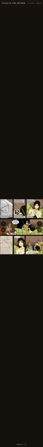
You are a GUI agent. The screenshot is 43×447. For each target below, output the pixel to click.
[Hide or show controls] (21, 227)
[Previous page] (8, 227)
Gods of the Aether (13, 3)
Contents (31, 3)
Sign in (38, 3)
